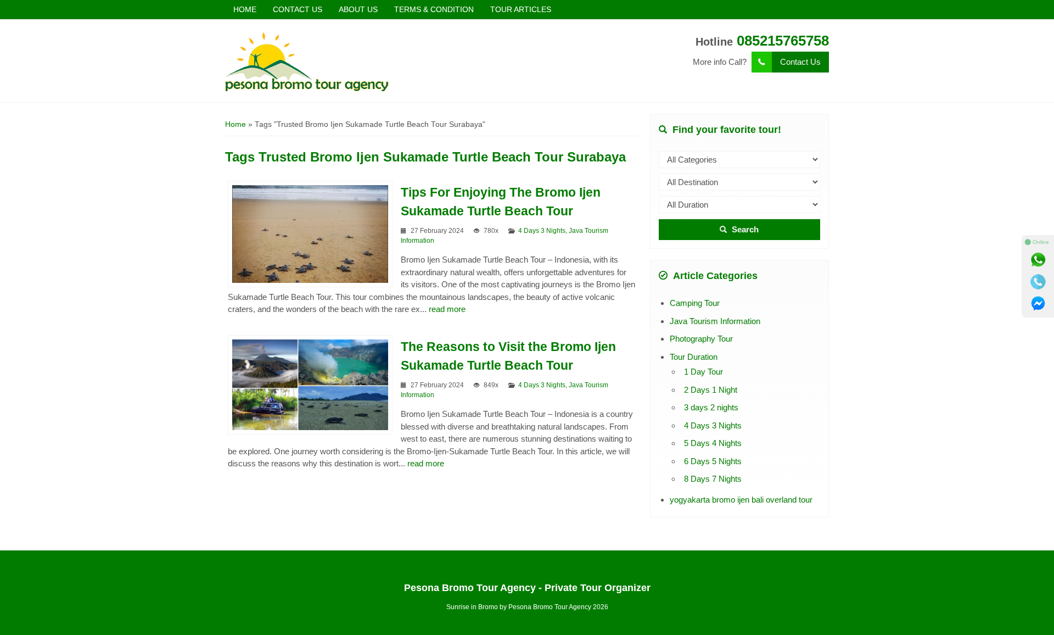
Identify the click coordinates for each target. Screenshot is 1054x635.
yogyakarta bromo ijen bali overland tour (741, 499)
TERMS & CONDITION (434, 9)
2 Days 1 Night (710, 389)
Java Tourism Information (715, 321)
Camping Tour (695, 303)
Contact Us (800, 61)
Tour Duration (693, 356)
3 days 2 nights (711, 407)
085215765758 (783, 40)
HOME (244, 9)
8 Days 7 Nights (713, 478)
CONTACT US (297, 9)
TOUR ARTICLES (520, 9)
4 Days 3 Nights (541, 231)
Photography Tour (701, 338)
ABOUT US (358, 9)
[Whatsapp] (1038, 260)
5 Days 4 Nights (713, 443)
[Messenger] (1038, 304)
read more (447, 309)
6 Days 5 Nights (713, 461)
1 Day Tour (703, 371)
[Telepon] (1038, 282)
